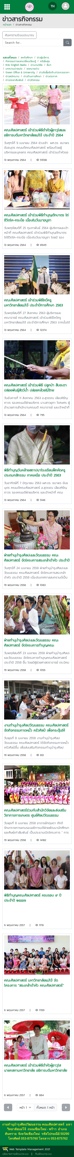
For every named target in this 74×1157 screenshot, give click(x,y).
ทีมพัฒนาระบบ (43, 1154)
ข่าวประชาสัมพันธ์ (14, 80)
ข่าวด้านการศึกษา (32, 76)
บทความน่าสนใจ (14, 69)
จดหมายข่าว (32, 69)
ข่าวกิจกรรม (33, 80)
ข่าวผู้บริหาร (43, 57)
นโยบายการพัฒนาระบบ (15, 1154)
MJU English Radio (16, 65)
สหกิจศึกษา (27, 57)
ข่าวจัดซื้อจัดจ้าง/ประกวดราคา (54, 72)
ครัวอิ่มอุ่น (45, 61)
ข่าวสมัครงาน (12, 76)
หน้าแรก (7, 24)
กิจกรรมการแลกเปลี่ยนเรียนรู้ (21, 61)
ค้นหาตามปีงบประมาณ (19, 35)
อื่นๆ (49, 65)
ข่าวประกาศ (51, 76)
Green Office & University (20, 72)
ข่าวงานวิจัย (37, 65)
